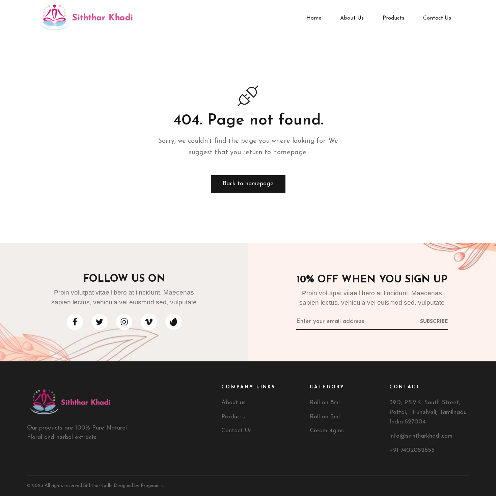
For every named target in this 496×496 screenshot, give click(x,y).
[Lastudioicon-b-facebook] (75, 322)
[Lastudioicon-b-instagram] (124, 322)
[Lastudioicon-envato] (173, 322)
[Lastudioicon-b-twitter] (99, 322)
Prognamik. (152, 485)
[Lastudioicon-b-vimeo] (149, 322)
